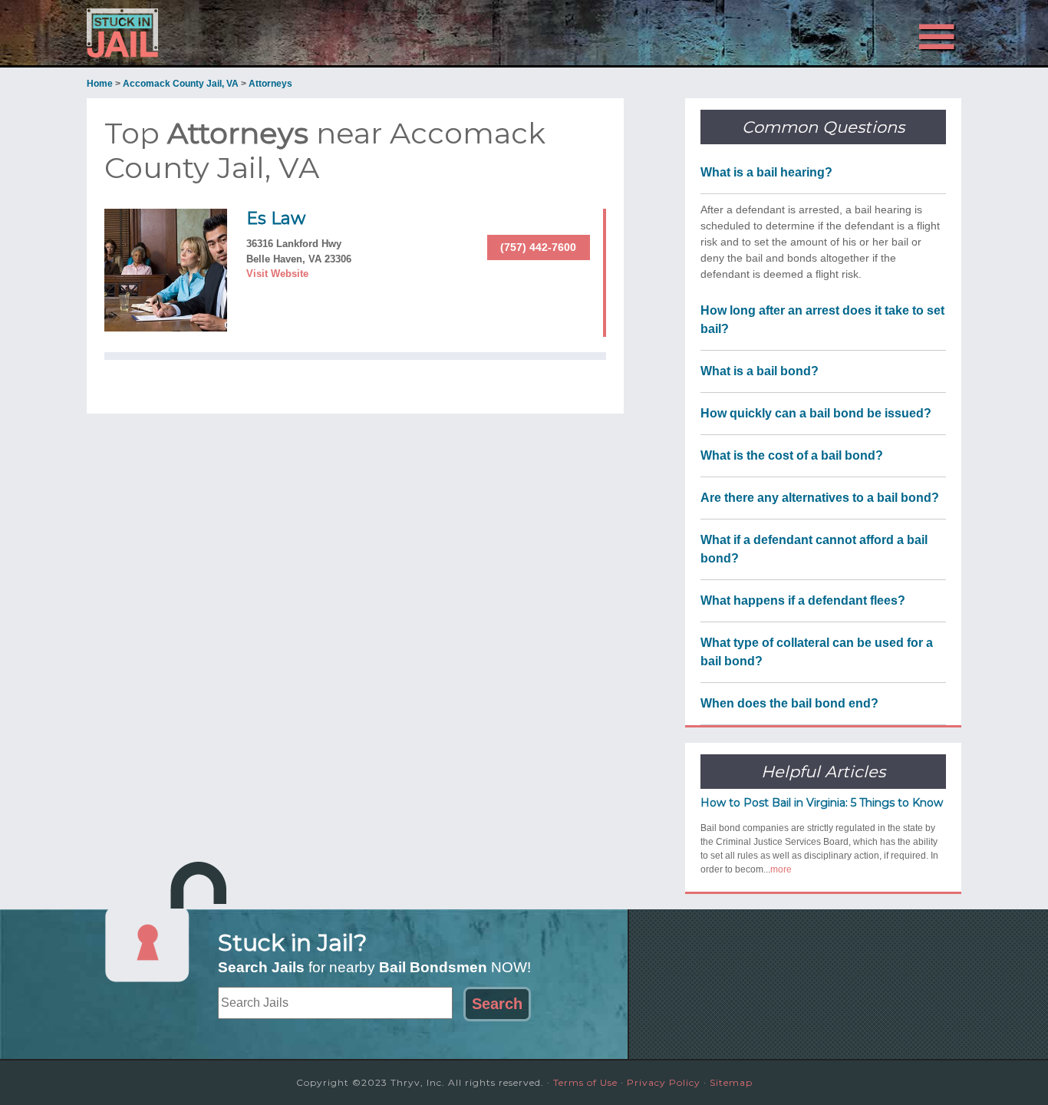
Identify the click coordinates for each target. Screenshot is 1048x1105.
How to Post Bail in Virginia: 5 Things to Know (821, 803)
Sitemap (731, 1082)
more (781, 869)
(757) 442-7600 (538, 247)
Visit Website (277, 273)
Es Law (275, 218)
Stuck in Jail (225, 33)
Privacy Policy (663, 1082)
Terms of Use (585, 1082)
